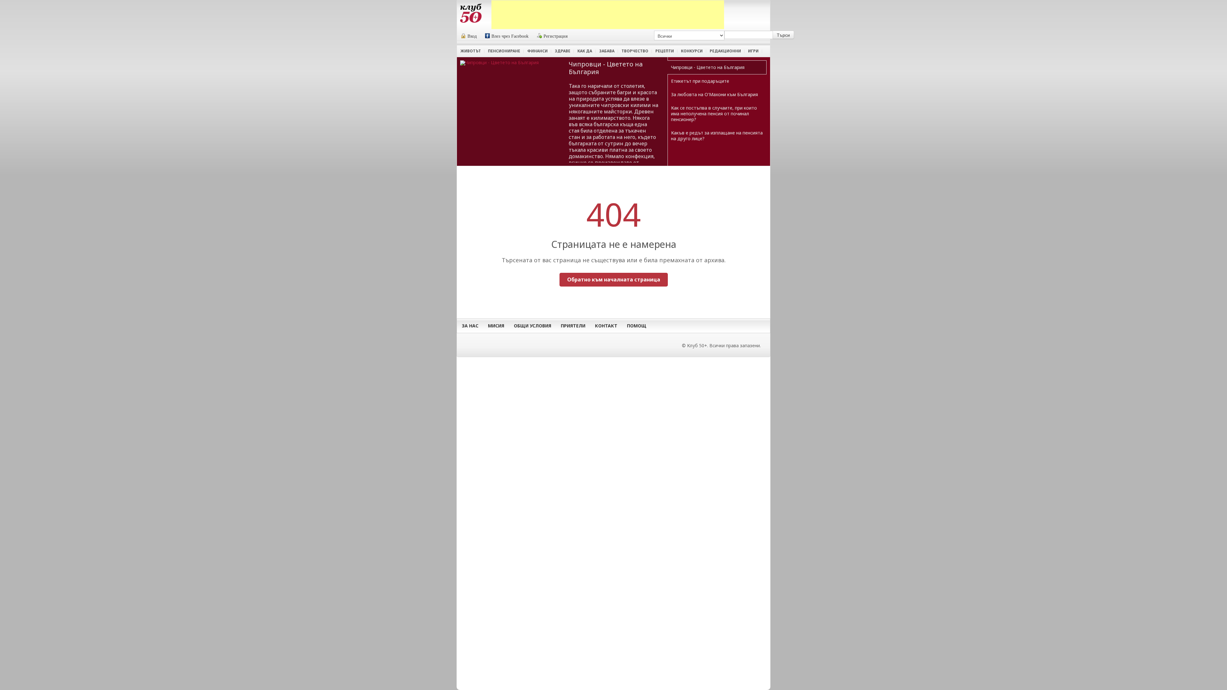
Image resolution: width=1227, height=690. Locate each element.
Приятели (573, 326)
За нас (470, 326)
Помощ (636, 326)
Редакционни (725, 51)
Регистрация (555, 36)
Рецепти (664, 51)
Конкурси (692, 51)
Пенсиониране (504, 51)
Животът (470, 51)
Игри (753, 51)
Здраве (562, 51)
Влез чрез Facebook (510, 36)
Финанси (537, 51)
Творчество (634, 51)
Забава (606, 51)
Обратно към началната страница (613, 279)
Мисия (496, 326)
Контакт (606, 326)
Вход (472, 36)
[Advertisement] (607, 14)
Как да (584, 51)
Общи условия (532, 326)
